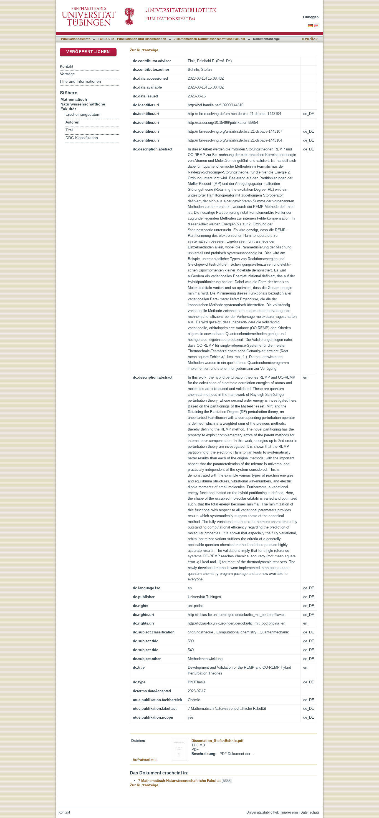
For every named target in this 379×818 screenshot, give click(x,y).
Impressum (289, 812)
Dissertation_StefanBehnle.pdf (217, 741)
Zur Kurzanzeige (144, 50)
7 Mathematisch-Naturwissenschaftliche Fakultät (209, 39)
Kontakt (66, 66)
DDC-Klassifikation (81, 138)
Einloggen (311, 17)
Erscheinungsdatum (82, 114)
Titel (69, 130)
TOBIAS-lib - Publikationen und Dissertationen (132, 39)
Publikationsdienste (75, 39)
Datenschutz (309, 812)
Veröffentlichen (88, 52)
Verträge (67, 74)
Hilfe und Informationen (80, 81)
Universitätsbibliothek (262, 812)
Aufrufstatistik (144, 760)
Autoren (72, 122)
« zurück (310, 39)
